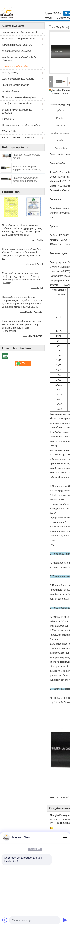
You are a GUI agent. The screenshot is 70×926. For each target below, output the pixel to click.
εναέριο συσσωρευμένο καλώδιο (18, 79)
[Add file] (4, 920)
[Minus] (65, 837)
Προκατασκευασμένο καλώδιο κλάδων (21, 125)
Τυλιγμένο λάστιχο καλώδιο (15, 85)
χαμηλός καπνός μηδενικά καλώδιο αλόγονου (19, 59)
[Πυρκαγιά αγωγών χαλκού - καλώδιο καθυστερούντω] (6, 179)
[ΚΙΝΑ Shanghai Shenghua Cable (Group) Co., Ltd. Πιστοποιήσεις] (11, 206)
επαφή (48, 17)
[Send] (65, 920)
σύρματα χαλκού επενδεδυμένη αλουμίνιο (17, 111)
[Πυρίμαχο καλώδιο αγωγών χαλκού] (6, 156)
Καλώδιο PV (8, 119)
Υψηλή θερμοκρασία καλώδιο (17, 103)
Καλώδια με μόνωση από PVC (17, 45)
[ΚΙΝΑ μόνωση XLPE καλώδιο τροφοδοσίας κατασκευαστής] (7, 12)
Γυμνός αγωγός (10, 72)
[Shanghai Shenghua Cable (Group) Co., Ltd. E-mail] (52, 828)
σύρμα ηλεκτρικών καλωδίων (16, 51)
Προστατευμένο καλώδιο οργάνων (19, 97)
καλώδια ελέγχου (10, 91)
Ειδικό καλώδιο (9, 131)
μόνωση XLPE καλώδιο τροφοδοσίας (20, 32)
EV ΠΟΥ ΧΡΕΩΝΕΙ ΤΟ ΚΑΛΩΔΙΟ (18, 137)
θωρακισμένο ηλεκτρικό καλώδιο (18, 38)
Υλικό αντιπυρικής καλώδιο (15, 66)
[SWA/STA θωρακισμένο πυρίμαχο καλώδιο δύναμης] (6, 167)
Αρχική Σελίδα (53, 13)
